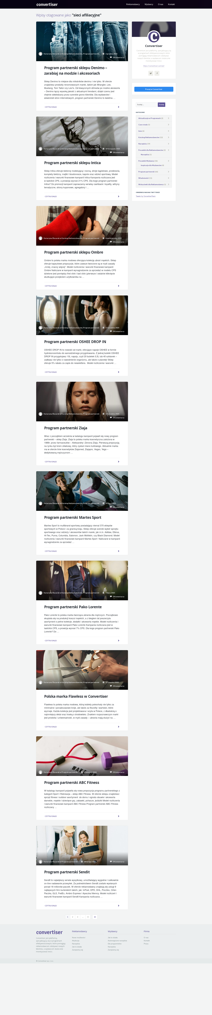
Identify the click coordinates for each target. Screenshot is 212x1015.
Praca (146, 944)
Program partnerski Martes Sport (72, 517)
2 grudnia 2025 (110, 54)
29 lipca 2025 (110, 503)
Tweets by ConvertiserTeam (146, 196)
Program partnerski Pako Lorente (73, 606)
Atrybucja (75, 941)
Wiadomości (143, 178)
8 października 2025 (113, 238)
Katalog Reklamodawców (72, 54)
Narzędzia (142, 144)
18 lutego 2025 (89, 862)
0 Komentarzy (118, 57)
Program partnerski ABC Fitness (71, 782)
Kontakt (171, 4)
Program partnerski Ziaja (65, 427)
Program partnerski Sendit (67, 871)
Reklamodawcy (133, 4)
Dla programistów (114, 944)
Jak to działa (77, 947)
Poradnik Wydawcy (146, 161)
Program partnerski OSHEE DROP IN (75, 341)
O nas (160, 4)
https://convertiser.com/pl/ (153, 66)
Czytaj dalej (51, 107)
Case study (142, 125)
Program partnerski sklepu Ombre (73, 252)
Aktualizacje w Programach (149, 118)
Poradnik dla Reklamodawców (150, 150)
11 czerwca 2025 (111, 682)
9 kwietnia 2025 (90, 772)
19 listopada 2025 (112, 149)
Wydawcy (149, 4)
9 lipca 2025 (109, 593)
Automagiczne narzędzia (117, 941)
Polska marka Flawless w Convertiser (76, 696)
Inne (140, 131)
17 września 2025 (111, 328)
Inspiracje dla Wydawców (151, 165)
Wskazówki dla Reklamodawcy (150, 184)
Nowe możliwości (78, 938)
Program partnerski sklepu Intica (72, 162)
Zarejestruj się (77, 950)
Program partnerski (91, 54)
